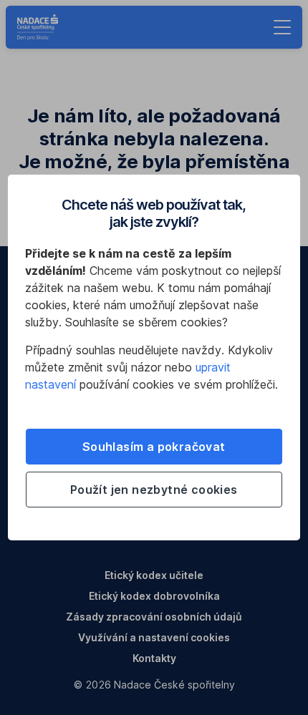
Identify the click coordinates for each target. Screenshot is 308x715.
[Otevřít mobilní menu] (282, 27)
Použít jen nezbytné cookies (154, 489)
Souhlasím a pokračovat (154, 446)
